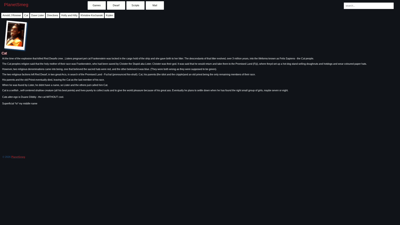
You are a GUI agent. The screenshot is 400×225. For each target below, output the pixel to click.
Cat (26, 15)
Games (97, 5)
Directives (52, 15)
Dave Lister (37, 15)
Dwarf (116, 5)
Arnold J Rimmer (11, 15)
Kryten (109, 15)
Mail (154, 5)
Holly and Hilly (69, 15)
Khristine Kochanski (92, 15)
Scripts (135, 5)
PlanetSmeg (16, 4)
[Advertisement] (94, 138)
